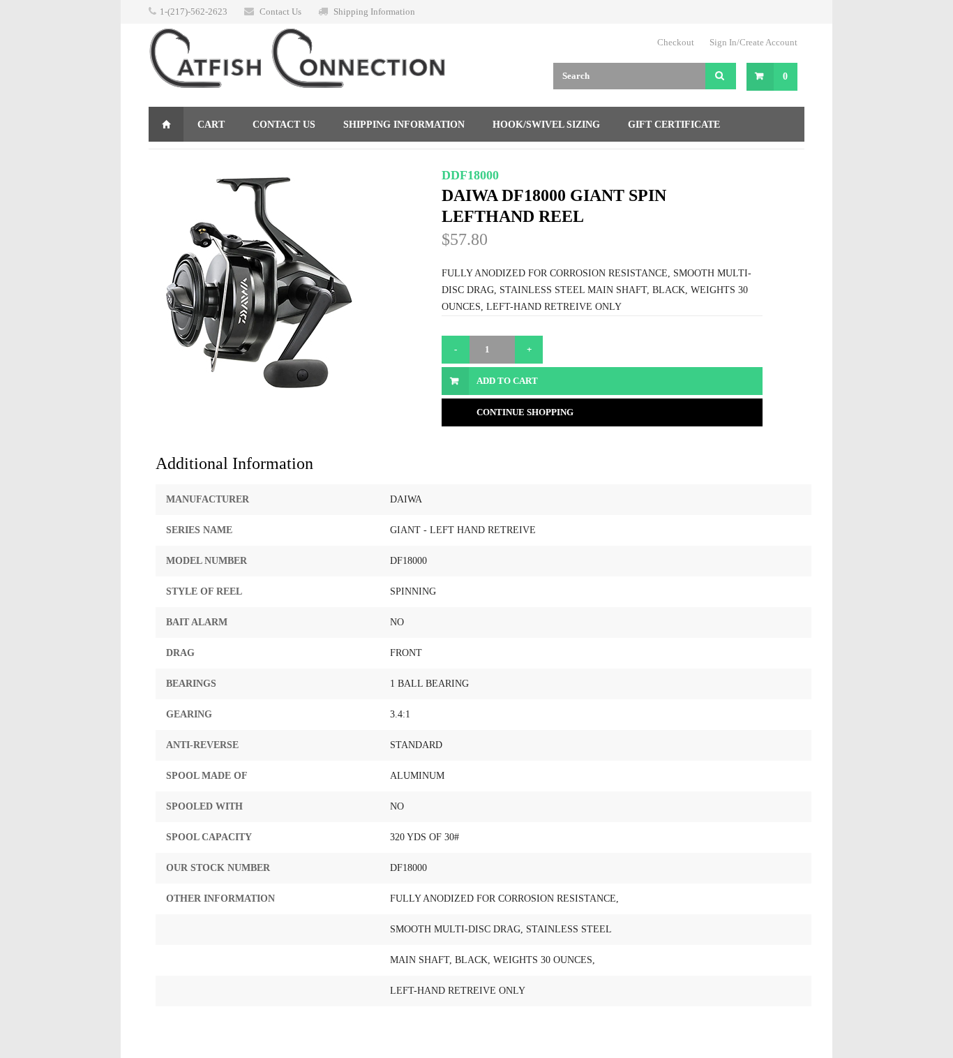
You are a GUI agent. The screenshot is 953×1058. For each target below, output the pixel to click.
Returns (186, 159)
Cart (211, 124)
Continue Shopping (524, 412)
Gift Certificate (674, 124)
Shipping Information (374, 11)
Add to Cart (507, 380)
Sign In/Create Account (753, 42)
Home (166, 124)
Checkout (675, 42)
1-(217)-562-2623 (193, 11)
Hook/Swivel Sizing (546, 124)
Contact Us (280, 11)
